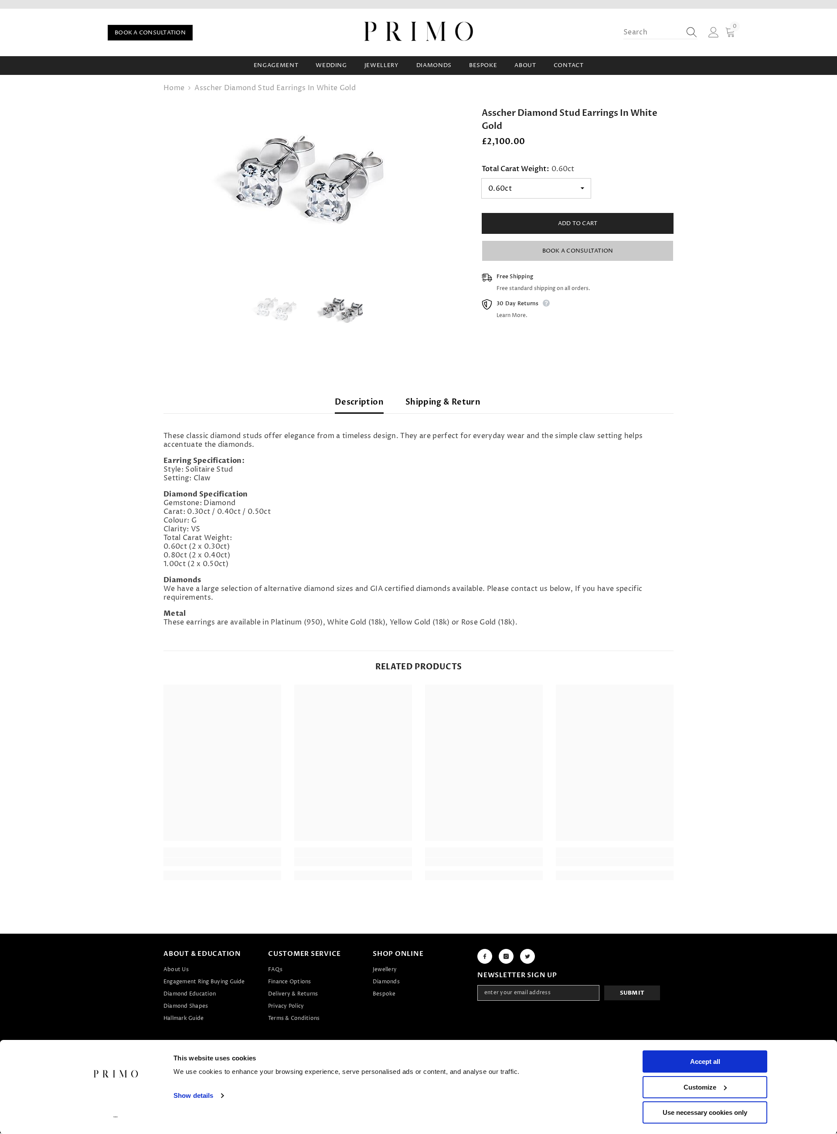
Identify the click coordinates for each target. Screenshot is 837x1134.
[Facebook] (484, 956)
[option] (309, 183)
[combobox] (652, 32)
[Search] (660, 32)
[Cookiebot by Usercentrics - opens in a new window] (116, 1117)
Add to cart (578, 223)
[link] (222, 861)
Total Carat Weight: (528, 169)
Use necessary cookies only (705, 1112)
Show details (193, 1095)
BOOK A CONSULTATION (150, 33)
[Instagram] (506, 956)
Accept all (705, 1061)
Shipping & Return (442, 402)
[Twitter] (527, 956)
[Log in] (713, 32)
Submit (632, 993)
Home (173, 88)
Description (359, 402)
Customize (700, 1087)
